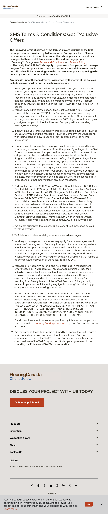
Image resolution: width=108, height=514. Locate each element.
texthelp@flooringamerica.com (51, 323)
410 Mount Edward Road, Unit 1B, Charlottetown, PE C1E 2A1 (36, 467)
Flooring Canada (17, 22)
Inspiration (16, 431)
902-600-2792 (93, 7)
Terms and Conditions (52, 62)
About (13, 445)
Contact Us (16, 452)
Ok (88, 504)
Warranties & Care (20, 438)
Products (15, 424)
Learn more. (10, 509)
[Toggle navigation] (102, 7)
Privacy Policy (77, 62)
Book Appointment (28, 402)
